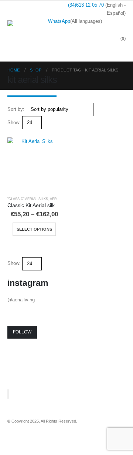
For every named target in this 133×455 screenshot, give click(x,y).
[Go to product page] (34, 164)
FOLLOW (22, 332)
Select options (34, 229)
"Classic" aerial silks (27, 199)
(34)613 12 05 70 (86, 5)
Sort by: (15, 109)
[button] (120, 30)
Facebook (13, 431)
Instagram (41, 431)
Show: (14, 122)
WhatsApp (59, 21)
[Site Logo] (27, 31)
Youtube (27, 431)
